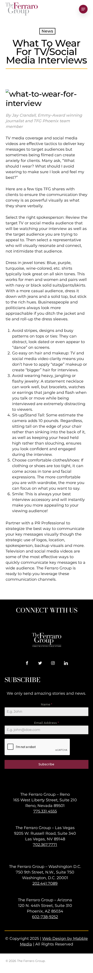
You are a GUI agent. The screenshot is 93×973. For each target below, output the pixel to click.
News (47, 31)
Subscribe (46, 764)
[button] (83, 9)
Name (46, 704)
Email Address (46, 723)
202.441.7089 (45, 883)
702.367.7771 (45, 844)
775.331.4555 (45, 811)
